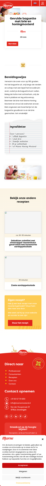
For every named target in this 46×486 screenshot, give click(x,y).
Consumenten (15, 374)
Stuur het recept (20, 322)
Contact (12, 384)
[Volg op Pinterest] (20, 416)
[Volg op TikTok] (25, 416)
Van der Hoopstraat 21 (20, 407)
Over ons (12, 380)
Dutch (34, 3)
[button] (43, 439)
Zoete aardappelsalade (23, 285)
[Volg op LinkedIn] (16, 416)
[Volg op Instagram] (6, 416)
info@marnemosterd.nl (20, 403)
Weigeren (23, 471)
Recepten (13, 377)
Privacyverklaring (23, 483)
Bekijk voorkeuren (23, 477)
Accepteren (23, 465)
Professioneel (14, 371)
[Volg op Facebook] (11, 416)
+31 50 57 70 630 (17, 399)
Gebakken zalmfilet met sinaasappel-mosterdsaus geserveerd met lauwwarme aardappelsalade (23, 243)
